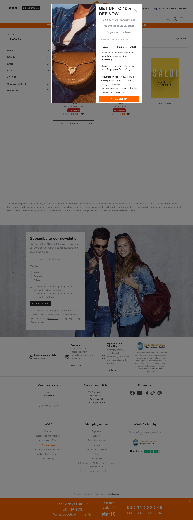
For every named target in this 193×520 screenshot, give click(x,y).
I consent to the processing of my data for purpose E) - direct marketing (118, 56)
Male (105, 46)
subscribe (119, 99)
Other (133, 46)
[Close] (135, 10)
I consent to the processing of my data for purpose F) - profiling (118, 67)
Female (119, 46)
